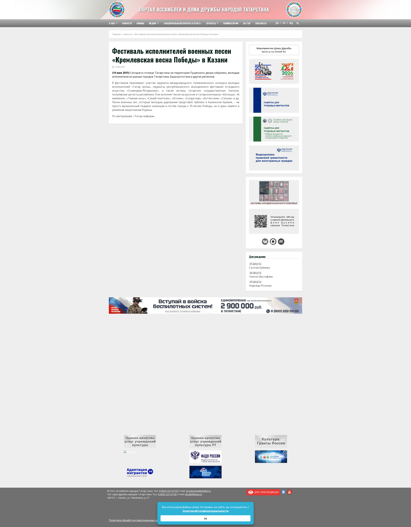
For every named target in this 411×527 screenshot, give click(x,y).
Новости (127, 23)
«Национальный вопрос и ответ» (182, 23)
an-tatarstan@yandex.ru (198, 490)
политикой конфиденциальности (205, 511)
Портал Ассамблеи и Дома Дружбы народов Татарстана (204, 9)
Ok (205, 518)
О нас (112, 23)
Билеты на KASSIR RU (274, 50)
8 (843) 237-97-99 (168, 490)
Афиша (140, 23)
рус (277, 23)
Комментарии (230, 23)
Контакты (261, 23)
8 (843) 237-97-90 (167, 494)
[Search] (298, 23)
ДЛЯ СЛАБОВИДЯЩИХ (266, 492)
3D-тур (247, 23)
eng (291, 23)
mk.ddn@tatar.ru (193, 494)
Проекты (211, 23)
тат (284, 23)
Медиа (152, 23)
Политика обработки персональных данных (137, 520)
